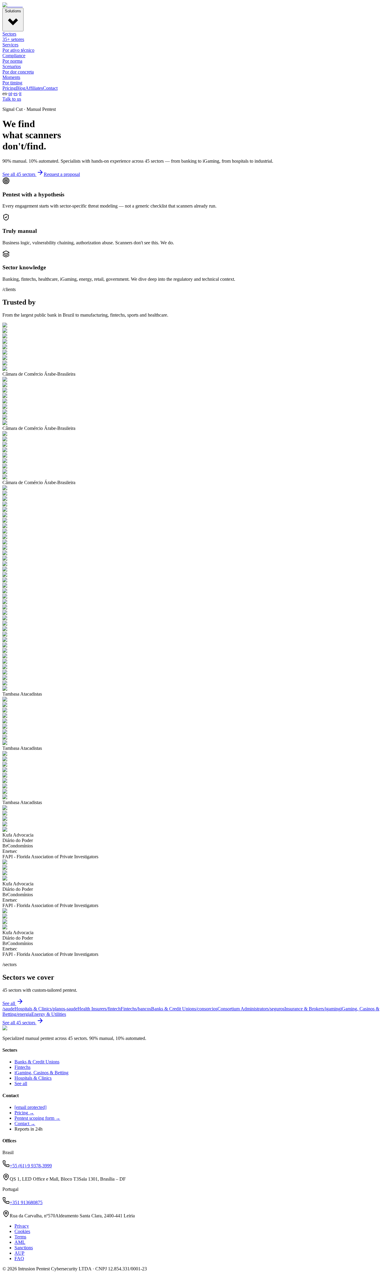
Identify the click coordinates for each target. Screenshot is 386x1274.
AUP (19, 1253)
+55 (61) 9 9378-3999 (31, 1165)
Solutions (13, 11)
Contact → (24, 1123)
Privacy (21, 1226)
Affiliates (34, 88)
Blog (20, 88)
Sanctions (23, 1247)
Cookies (22, 1231)
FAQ (19, 1258)
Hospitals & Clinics (33, 1078)
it (20, 93)
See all (8, 1003)
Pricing (9, 88)
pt (10, 93)
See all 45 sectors (18, 174)
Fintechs (22, 1067)
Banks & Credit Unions (36, 1061)
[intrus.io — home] (12, 5)
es (15, 93)
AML (19, 1242)
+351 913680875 (26, 1202)
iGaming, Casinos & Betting (41, 1072)
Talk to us (11, 99)
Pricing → (24, 1112)
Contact (50, 88)
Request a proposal (62, 174)
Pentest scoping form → (37, 1118)
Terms (20, 1236)
